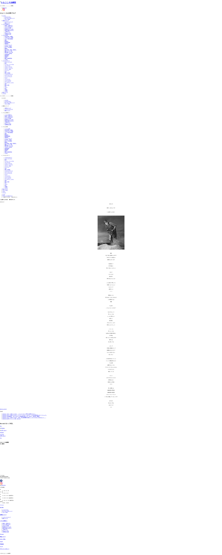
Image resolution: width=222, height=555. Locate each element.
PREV (1, 409)
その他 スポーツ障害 (9, 37)
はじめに (6, 100)
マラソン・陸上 (8, 69)
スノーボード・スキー (9, 82)
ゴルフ (6, 87)
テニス (6, 77)
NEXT (5, 409)
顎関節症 (6, 43)
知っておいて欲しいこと (10, 18)
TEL (1, 438)
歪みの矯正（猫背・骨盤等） (11, 49)
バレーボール (7, 65)
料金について (3, 536)
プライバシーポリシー (4, 548)
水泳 (5, 71)
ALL (3, 409)
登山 (5, 88)
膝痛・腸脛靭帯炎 (8, 58)
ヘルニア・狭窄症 (8, 53)
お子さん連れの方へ (9, 26)
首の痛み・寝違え (8, 46)
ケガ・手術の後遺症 (9, 38)
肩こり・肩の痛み (8, 47)
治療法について (8, 108)
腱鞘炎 (6, 48)
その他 (6, 59)
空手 (5, 86)
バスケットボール (8, 66)
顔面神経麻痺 (7, 42)
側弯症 (6, 57)
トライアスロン (8, 80)
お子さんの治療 (8, 27)
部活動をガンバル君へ (9, 29)
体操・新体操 (7, 72)
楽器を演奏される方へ (9, 30)
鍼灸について (7, 23)
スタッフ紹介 (7, 19)
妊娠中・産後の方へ (9, 25)
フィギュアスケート (9, 74)
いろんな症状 (7, 128)
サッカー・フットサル (9, 64)
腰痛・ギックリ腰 (8, 51)
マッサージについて (9, 21)
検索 (12, 5)
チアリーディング (8, 75)
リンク (1, 546)
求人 (1, 426)
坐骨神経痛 (7, 54)
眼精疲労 (6, 41)
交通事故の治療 (8, 34)
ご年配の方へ (7, 31)
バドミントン (7, 79)
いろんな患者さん (8, 114)
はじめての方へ (8, 101)
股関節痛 (6, 55)
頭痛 (5, 40)
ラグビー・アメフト (9, 68)
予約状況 (2, 432)
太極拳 (6, 89)
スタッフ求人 (3, 539)
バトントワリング (8, 76)
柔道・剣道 (7, 85)
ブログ (1, 541)
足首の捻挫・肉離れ (9, 36)
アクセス (2, 534)
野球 (5, 63)
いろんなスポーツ (8, 157)
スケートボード (8, 81)
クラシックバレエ (8, 61)
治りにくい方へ (8, 32)
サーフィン (7, 70)
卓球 (5, 83)
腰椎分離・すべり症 (9, 52)
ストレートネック (8, 44)
